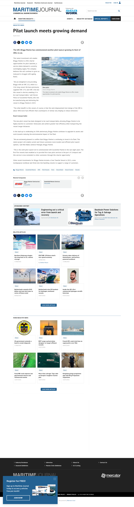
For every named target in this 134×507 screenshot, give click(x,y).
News (16, 252)
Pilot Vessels (45, 170)
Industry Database (22, 462)
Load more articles (48, 305)
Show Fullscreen (44, 58)
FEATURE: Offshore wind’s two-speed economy (47, 256)
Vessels (77, 170)
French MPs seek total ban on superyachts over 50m (72, 342)
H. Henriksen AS (53, 218)
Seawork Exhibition (22, 465)
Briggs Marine (20, 170)
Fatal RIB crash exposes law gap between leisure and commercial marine (23, 375)
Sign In (115, 3)
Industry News (18, 25)
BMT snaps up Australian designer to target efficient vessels (48, 343)
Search (119, 10)
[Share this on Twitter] (18, 42)
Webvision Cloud (71, 500)
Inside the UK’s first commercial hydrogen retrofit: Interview (72, 291)
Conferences (58, 3)
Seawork (30, 3)
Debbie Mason (44, 262)
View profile (27, 184)
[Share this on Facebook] (14, 42)
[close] (83, 39)
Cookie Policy (60, 494)
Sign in (61, 39)
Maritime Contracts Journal (43, 3)
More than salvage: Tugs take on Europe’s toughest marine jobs (48, 375)
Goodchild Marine (31, 170)
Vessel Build (59, 170)
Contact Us (103, 462)
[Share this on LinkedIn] (22, 42)
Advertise (49, 462)
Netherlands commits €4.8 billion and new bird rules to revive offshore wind (23, 291)
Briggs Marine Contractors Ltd (32, 182)
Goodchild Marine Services (52, 181)
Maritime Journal (19, 3)
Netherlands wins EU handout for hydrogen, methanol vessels (48, 291)
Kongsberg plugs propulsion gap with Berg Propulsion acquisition (72, 375)
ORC (39, 170)
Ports (52, 170)
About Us (76, 462)
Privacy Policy (71, 494)
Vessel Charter (69, 170)
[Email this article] (30, 42)
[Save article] (82, 42)
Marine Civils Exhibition (53, 465)
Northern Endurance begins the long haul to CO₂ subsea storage (23, 257)
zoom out (50, 58)
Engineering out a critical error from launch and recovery (52, 212)
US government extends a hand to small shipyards (23, 342)
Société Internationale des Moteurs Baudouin (106, 218)
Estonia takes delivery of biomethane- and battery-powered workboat (71, 257)
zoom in (47, 58)
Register (108, 3)
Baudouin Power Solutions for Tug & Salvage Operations (106, 212)
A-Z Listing (76, 465)
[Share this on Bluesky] (26, 42)
